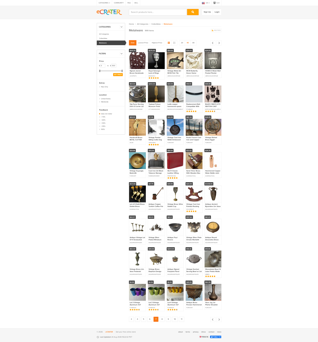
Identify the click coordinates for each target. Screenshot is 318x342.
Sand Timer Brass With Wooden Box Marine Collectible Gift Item (193, 174)
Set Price (118, 75)
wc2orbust (190, 209)
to (109, 66)
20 (182, 43)
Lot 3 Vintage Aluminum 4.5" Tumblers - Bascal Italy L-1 (155, 305)
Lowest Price (143, 43)
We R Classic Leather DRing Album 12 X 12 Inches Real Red (173, 174)
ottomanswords (154, 109)
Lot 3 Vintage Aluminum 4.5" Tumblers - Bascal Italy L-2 (137, 305)
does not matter (106, 114)
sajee (131, 142)
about (180, 332)
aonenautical (191, 176)
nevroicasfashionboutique (175, 109)
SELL (136, 3)
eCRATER (109, 332)
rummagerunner (154, 176)
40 (188, 43)
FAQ (129, 3)
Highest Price (157, 43)
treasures (152, 142)
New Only (104, 87)
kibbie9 (207, 274)
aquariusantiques (155, 209)
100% (103, 129)
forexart (170, 142)
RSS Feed (217, 30)
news (219, 332)
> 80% (103, 120)
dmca (203, 332)
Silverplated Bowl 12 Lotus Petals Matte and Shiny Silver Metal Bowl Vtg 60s (213, 272)
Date (133, 43)
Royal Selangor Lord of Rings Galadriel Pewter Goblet (155, 74)
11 (181, 319)
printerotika (171, 176)
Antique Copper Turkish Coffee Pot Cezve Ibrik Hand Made (156, 207)
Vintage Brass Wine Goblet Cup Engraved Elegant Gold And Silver (175, 207)
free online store (129, 332)
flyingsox (133, 307)
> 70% (103, 117)
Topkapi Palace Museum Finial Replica (154, 106)
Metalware (103, 43)
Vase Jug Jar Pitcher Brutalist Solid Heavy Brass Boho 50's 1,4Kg (212, 305)
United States (106, 99)
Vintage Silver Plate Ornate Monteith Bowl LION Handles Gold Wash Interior (194, 240)
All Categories (104, 34)
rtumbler (189, 109)
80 (193, 43)
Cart (217, 3)
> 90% (103, 123)
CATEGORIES (104, 3)
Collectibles (103, 38)
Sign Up (207, 12)
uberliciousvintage (173, 76)
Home (131, 24)
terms (188, 332)
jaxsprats (133, 76)
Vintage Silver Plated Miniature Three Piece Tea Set (155, 240)
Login (217, 12)
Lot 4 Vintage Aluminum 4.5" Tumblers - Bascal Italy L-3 (174, 305)
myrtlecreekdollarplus (213, 109)
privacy (196, 332)
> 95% (103, 126)
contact (211, 332)
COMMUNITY (119, 3)
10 (175, 319)
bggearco (152, 76)
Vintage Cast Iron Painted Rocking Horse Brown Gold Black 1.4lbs (193, 207)
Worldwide (104, 102)
